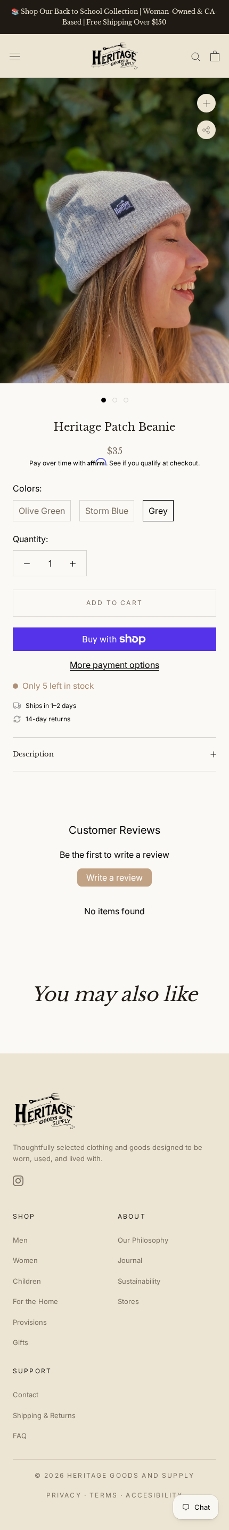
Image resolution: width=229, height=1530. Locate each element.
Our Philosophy (143, 1240)
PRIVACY (63, 1495)
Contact (25, 1394)
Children (27, 1281)
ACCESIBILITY (154, 1495)
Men (20, 1240)
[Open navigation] (15, 55)
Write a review (114, 877)
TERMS (103, 1495)
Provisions (30, 1322)
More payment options (114, 664)
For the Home (35, 1301)
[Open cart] (214, 56)
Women (25, 1260)
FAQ (20, 1435)
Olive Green (42, 510)
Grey (158, 510)
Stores (128, 1301)
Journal (130, 1260)
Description (33, 754)
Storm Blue (106, 510)
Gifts (20, 1342)
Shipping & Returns (44, 1415)
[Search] (196, 56)
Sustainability (139, 1281)
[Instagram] (18, 1180)
